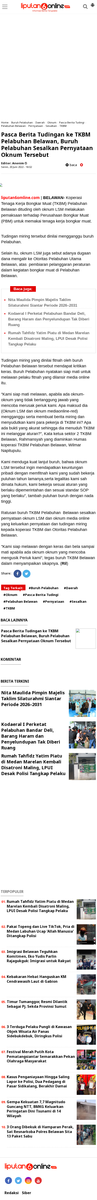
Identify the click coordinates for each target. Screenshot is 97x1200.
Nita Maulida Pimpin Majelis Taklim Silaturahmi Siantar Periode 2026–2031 (33, 698)
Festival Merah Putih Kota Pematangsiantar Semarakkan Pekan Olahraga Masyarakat (41, 1056)
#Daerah (71, 588)
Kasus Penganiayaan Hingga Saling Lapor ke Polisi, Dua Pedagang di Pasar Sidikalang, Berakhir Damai (38, 1081)
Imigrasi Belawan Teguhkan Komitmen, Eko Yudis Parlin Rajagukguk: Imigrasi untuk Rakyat (39, 956)
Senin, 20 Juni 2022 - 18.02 (16, 167)
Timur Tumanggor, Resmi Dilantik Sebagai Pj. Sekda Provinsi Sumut (37, 1004)
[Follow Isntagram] (28, 1180)
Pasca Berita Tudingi (71, 122)
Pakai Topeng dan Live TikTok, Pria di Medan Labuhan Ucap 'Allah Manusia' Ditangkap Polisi (40, 931)
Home (5, 122)
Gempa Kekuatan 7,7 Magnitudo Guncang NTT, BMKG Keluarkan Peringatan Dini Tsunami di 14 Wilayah (36, 1108)
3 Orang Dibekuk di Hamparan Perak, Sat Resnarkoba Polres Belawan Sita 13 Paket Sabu (40, 1131)
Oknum (51, 122)
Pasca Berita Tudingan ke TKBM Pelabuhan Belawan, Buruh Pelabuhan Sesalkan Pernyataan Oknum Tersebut (36, 635)
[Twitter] (26, 574)
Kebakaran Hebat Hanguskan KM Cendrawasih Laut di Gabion (36, 979)
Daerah (40, 122)
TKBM (63, 125)
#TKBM (9, 608)
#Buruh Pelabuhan (43, 588)
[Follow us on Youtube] (38, 1180)
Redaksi (12, 1193)
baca (73, 165)
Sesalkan (51, 125)
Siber (26, 1193)
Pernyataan (35, 125)
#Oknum (10, 595)
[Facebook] (17, 574)
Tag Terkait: (13, 588)
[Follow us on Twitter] (18, 1180)
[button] (92, 3)
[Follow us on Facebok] (8, 1180)
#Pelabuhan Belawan (20, 601)
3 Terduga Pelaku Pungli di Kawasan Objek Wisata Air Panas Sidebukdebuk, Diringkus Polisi (39, 1031)
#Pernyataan (53, 601)
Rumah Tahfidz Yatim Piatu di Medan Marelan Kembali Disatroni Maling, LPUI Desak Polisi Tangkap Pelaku (48, 338)
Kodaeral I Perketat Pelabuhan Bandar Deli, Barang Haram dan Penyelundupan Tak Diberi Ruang (48, 319)
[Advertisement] (48, 66)
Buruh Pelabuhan (22, 122)
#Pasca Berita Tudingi (40, 595)
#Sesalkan (77, 601)
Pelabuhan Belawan (13, 125)
